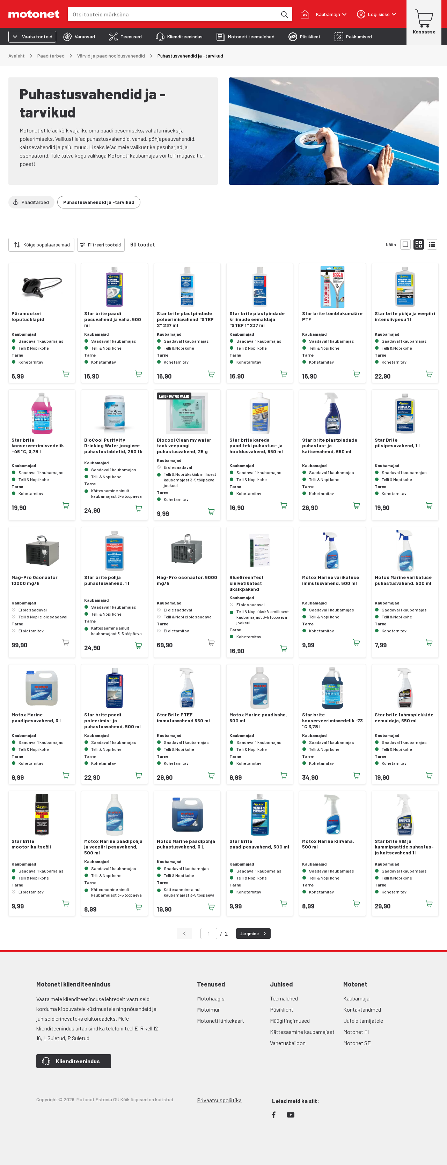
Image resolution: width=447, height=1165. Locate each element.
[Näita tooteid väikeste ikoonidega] (418, 244)
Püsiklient (281, 1009)
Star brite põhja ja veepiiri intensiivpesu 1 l (405, 316)
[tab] (79, 36)
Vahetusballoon (288, 1043)
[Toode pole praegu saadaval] (66, 642)
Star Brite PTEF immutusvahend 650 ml (183, 717)
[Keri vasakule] (4, 245)
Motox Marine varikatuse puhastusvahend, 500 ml (403, 580)
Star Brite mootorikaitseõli (31, 844)
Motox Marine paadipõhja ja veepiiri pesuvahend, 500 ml (113, 847)
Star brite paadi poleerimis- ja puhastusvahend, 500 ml (112, 720)
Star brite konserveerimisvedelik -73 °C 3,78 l (332, 720)
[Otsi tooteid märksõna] (284, 14)
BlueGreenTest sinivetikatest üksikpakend (246, 583)
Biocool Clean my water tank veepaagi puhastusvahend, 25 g (184, 446)
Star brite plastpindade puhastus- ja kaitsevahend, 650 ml (329, 446)
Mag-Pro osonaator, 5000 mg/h (187, 580)
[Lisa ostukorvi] (66, 374)
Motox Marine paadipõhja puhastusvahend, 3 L (186, 844)
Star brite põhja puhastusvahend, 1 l (106, 580)
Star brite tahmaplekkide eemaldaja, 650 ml (404, 717)
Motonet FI (356, 1031)
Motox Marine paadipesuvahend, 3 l (36, 717)
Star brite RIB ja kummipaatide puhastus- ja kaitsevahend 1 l (404, 847)
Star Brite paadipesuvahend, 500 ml (259, 844)
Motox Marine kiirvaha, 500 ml (328, 844)
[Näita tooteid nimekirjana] (432, 244)
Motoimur (208, 1009)
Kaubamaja (356, 998)
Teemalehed (284, 998)
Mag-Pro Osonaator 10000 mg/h (35, 580)
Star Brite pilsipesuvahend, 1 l (397, 443)
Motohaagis (211, 998)
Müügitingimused (290, 1020)
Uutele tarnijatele (363, 1020)
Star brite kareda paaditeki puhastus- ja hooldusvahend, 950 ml (256, 446)
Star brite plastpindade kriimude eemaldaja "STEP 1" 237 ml (257, 319)
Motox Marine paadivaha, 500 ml (258, 717)
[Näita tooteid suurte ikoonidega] (405, 244)
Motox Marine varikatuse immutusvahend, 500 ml (330, 580)
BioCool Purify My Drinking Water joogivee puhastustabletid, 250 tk (113, 446)
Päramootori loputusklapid (28, 316)
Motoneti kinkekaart (220, 1020)
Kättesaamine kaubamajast (302, 1031)
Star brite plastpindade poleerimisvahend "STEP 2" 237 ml (185, 319)
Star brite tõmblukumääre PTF (332, 316)
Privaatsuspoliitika (219, 1100)
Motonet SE (357, 1043)
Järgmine (249, 933)
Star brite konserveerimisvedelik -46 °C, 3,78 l (38, 446)
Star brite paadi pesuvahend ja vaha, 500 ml (112, 319)
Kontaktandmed (362, 1009)
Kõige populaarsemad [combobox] (46, 245)
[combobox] (172, 14)
